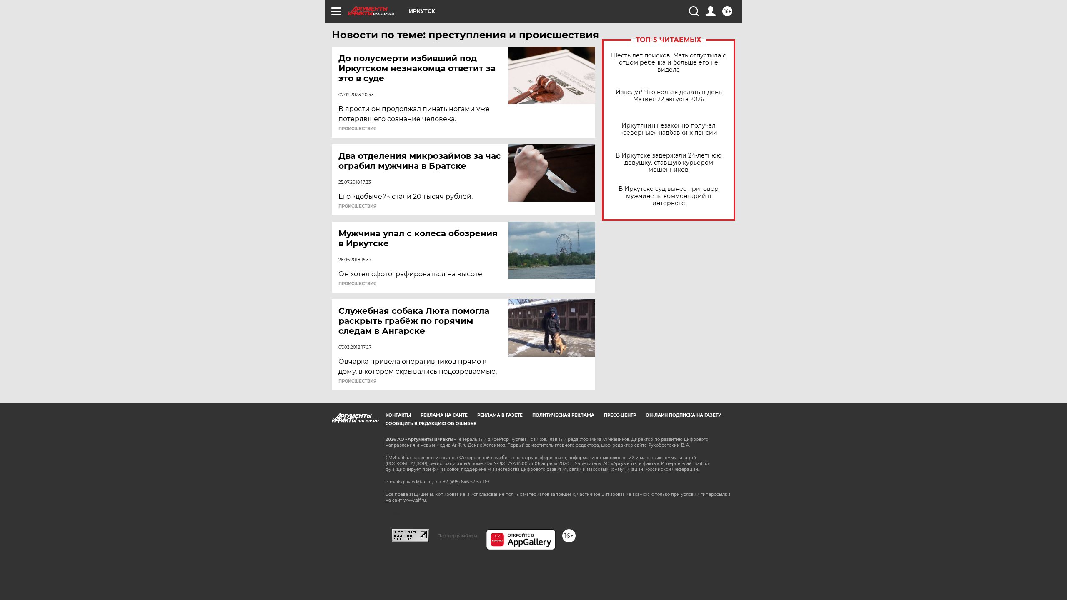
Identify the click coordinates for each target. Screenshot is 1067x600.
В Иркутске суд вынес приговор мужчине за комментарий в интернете (669, 196)
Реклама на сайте (444, 415)
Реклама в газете (500, 415)
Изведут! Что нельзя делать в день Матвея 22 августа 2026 (669, 96)
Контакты (398, 415)
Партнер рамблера (457, 535)
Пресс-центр (620, 415)
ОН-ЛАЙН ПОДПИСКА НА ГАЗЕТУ (683, 415)
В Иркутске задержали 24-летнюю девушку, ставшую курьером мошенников (668, 162)
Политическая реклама (563, 415)
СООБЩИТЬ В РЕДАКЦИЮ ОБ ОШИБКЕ (431, 423)
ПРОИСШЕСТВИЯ (357, 129)
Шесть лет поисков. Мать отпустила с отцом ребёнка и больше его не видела (668, 62)
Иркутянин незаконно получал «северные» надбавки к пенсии (668, 129)
